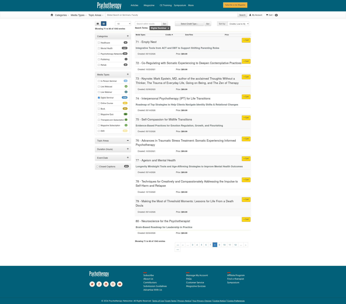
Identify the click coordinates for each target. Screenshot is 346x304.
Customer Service (195, 282)
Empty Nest (149, 42)
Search (242, 15)
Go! (164, 23)
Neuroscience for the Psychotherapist (166, 221)
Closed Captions (112, 166)
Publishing (109, 59)
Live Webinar (110, 92)
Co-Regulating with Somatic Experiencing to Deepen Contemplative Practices (192, 63)
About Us (148, 278)
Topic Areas (95, 15)
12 (235, 244)
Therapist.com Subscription (114, 119)
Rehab (108, 64)
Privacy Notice (184, 301)
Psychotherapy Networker (114, 53)
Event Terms (170, 301)
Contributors (150, 282)
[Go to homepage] (99, 276)
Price (227, 34)
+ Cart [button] (246, 40)
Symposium (180, 5)
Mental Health (112, 48)
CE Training (166, 5)
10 (224, 244)
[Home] (52, 15)
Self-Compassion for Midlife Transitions (167, 119)
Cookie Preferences (236, 301)
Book (108, 108)
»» (178, 249)
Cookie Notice (219, 301)
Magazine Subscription (114, 125)
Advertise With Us (152, 289)
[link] (235, 5)
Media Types (78, 15)
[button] (97, 23)
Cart (273, 15)
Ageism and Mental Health (159, 160)
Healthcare (110, 42)
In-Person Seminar (113, 81)
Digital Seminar (112, 97)
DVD (107, 131)
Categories (61, 15)
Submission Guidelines (155, 286)
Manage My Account (197, 275)
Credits (168, 34)
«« (178, 244)
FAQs (189, 278)
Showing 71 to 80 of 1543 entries (110, 28)
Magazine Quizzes (196, 286)
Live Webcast (110, 86)
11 (230, 244)
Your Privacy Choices (201, 301)
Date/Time (189, 34)
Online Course (112, 103)
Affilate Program (236, 275)
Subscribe (148, 275)
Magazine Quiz (111, 114)
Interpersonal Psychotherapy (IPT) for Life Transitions (176, 98)
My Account (257, 15)
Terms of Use (158, 301)
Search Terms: (141, 27)
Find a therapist (235, 278)
